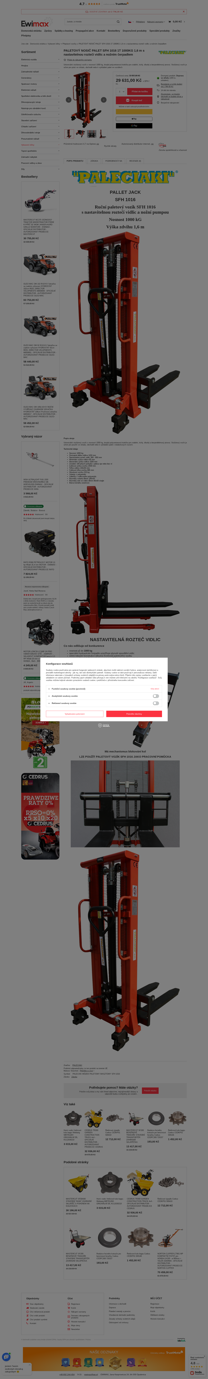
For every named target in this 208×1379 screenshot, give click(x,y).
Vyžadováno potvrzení (75, 714)
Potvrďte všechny (134, 714)
